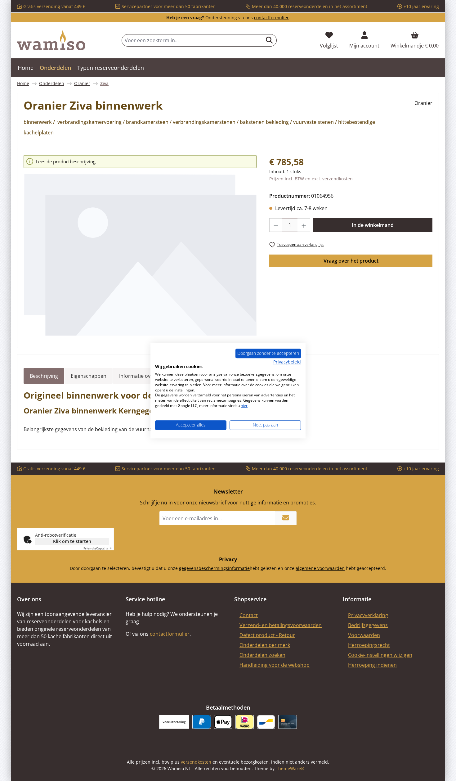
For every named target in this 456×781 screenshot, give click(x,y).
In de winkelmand (373, 225)
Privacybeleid (287, 362)
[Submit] (286, 518)
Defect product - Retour (267, 635)
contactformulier (271, 17)
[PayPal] (201, 722)
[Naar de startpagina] (51, 40)
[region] (140, 245)
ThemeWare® (290, 768)
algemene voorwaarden (320, 568)
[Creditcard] (287, 722)
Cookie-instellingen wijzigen (380, 655)
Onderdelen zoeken (262, 655)
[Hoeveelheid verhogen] (304, 225)
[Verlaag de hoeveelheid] (275, 225)
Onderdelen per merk (264, 645)
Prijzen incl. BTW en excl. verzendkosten (311, 179)
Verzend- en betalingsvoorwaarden (280, 625)
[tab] (44, 376)
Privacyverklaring (368, 615)
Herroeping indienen (372, 664)
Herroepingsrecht (369, 645)
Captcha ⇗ (97, 548)
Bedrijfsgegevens (368, 625)
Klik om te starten (72, 541)
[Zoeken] (269, 40)
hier (244, 405)
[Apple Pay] (223, 722)
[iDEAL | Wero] (244, 722)
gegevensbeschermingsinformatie (214, 568)
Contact (248, 615)
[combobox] (192, 40)
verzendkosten (196, 762)
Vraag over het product (351, 260)
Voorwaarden (364, 635)
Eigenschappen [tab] (88, 375)
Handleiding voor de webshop (274, 664)
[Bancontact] (266, 722)
